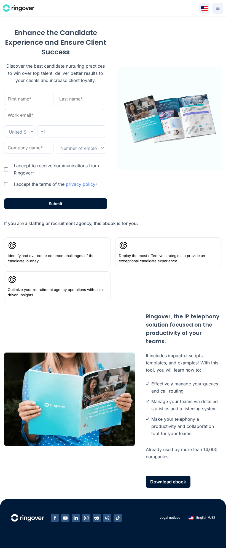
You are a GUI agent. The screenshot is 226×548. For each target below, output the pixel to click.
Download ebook (168, 482)
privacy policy (80, 184)
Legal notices (170, 517)
